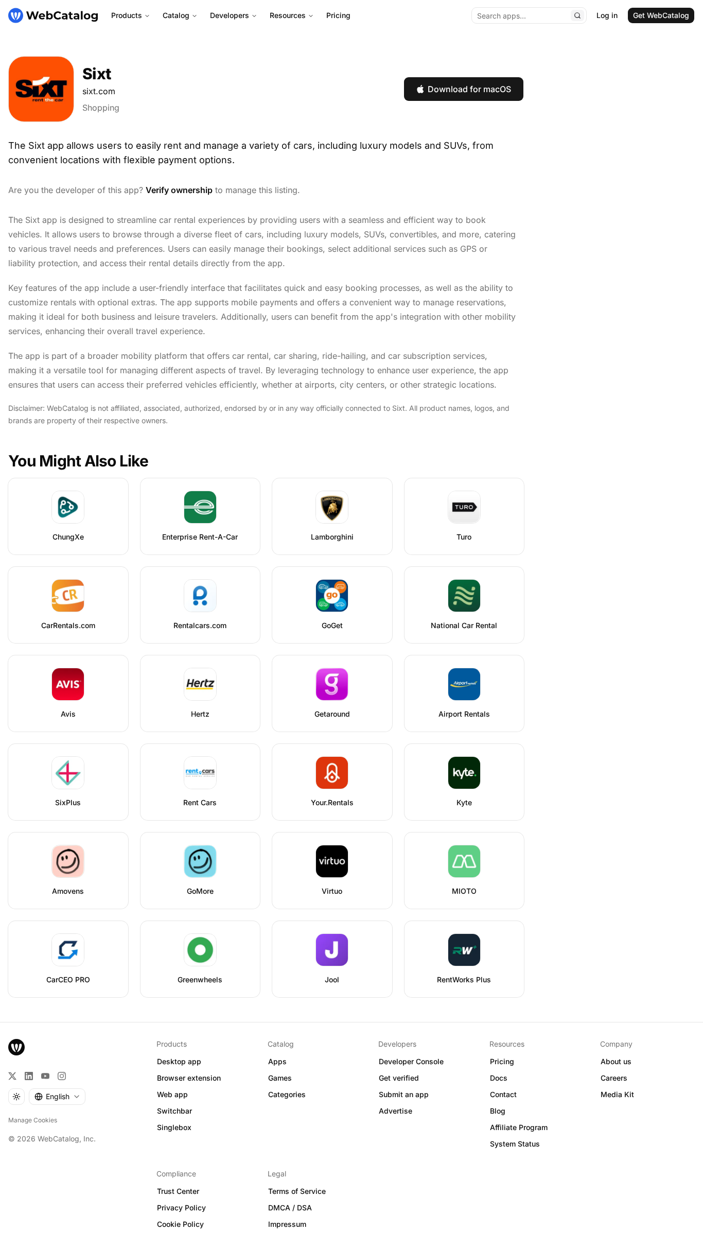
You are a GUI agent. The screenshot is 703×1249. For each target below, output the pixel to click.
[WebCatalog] (16, 1047)
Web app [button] (172, 1094)
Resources (288, 15)
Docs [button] (498, 1077)
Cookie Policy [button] (180, 1224)
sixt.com (98, 91)
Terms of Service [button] (297, 1191)
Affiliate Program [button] (519, 1127)
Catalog (176, 15)
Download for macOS (469, 89)
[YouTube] (45, 1076)
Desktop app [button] (179, 1061)
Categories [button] (287, 1094)
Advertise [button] (395, 1110)
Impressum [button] (287, 1224)
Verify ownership (179, 190)
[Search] (577, 15)
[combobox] (57, 1096)
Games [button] (280, 1077)
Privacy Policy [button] (181, 1207)
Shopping (100, 107)
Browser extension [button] (189, 1077)
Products (126, 15)
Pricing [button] (502, 1061)
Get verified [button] (399, 1077)
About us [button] (616, 1061)
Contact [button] (503, 1094)
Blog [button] (497, 1110)
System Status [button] (515, 1143)
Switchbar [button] (174, 1110)
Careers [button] (614, 1077)
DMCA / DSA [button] (290, 1207)
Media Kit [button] (617, 1094)
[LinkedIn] (29, 1076)
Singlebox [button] (174, 1127)
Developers (229, 15)
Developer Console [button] (411, 1061)
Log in (607, 15)
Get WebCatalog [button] (661, 15)
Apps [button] (277, 1061)
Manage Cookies (32, 1120)
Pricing (338, 15)
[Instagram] (62, 1076)
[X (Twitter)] (12, 1076)
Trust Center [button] (178, 1191)
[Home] (53, 15)
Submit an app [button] (404, 1094)
